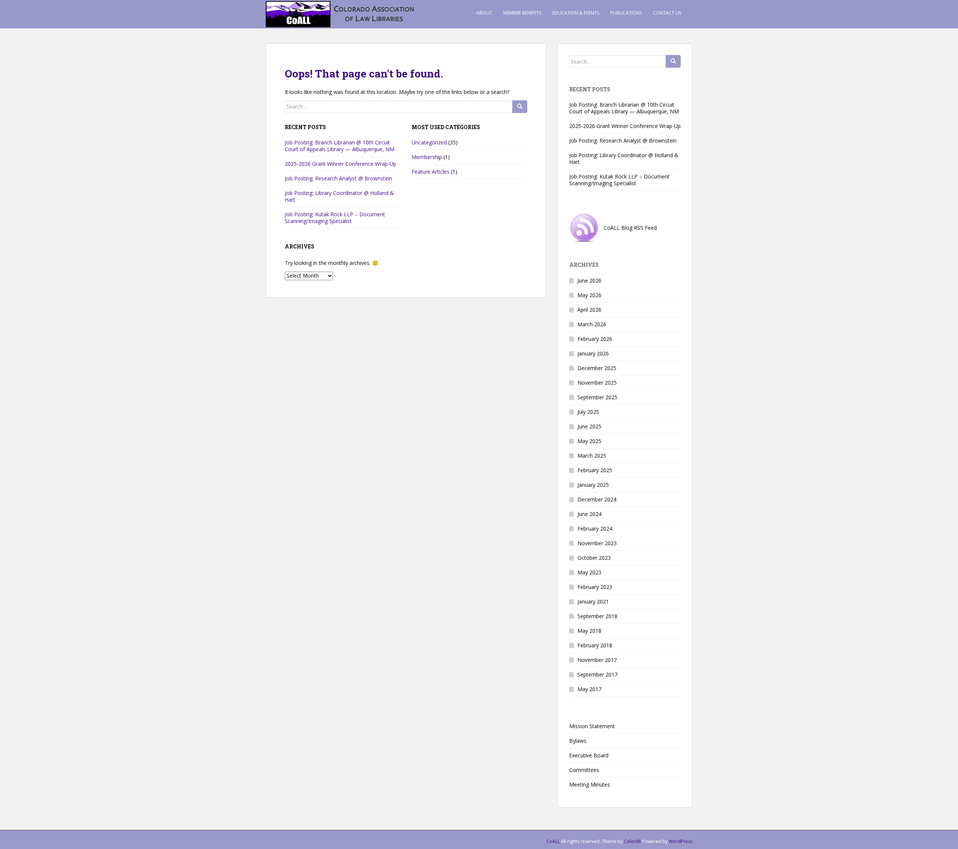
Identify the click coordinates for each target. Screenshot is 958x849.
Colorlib (632, 841)
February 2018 (594, 645)
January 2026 (593, 353)
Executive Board (588, 755)
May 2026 (589, 295)
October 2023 (594, 557)
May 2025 (589, 441)
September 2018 (597, 616)
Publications (626, 13)
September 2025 (597, 397)
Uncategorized (429, 142)
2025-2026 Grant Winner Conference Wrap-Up (340, 163)
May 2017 (589, 689)
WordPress (680, 841)
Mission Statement (592, 726)
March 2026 (591, 324)
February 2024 (594, 528)
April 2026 (589, 309)
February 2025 (594, 470)
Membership (427, 157)
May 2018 (589, 630)
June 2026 (589, 280)
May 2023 (589, 572)
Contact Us (667, 13)
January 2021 (593, 601)
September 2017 (597, 674)
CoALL (553, 841)
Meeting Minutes (589, 784)
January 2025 (593, 484)
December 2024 (596, 499)
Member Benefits (522, 13)
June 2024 (589, 513)
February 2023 (594, 586)
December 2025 (596, 368)
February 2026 (594, 338)
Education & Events (575, 13)
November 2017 (597, 659)
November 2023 (597, 543)
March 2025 (591, 455)
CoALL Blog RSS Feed (628, 227)
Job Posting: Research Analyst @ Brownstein (338, 178)
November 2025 (597, 382)
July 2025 (588, 411)
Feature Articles (430, 171)
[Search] (519, 106)
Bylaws (577, 740)
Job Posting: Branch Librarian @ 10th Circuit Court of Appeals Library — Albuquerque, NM (339, 146)
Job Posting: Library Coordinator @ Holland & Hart (339, 196)
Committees (584, 769)
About (484, 13)
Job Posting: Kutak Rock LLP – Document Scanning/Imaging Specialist (335, 218)
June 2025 (589, 426)
